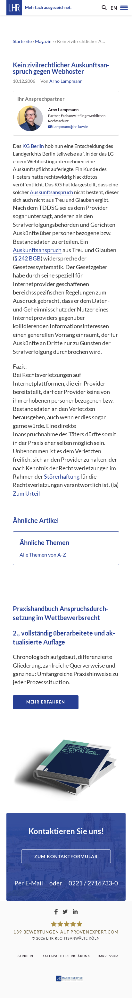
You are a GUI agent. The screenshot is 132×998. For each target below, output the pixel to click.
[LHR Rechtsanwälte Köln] (14, 7)
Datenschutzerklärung (66, 956)
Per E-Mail (28, 883)
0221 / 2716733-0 (93, 883)
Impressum (108, 956)
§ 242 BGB (27, 258)
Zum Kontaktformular (66, 856)
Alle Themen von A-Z (43, 554)
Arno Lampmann (66, 81)
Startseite (22, 41)
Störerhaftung (61, 476)
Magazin (43, 41)
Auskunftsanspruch (51, 192)
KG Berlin (33, 146)
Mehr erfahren (45, 701)
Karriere (25, 956)
